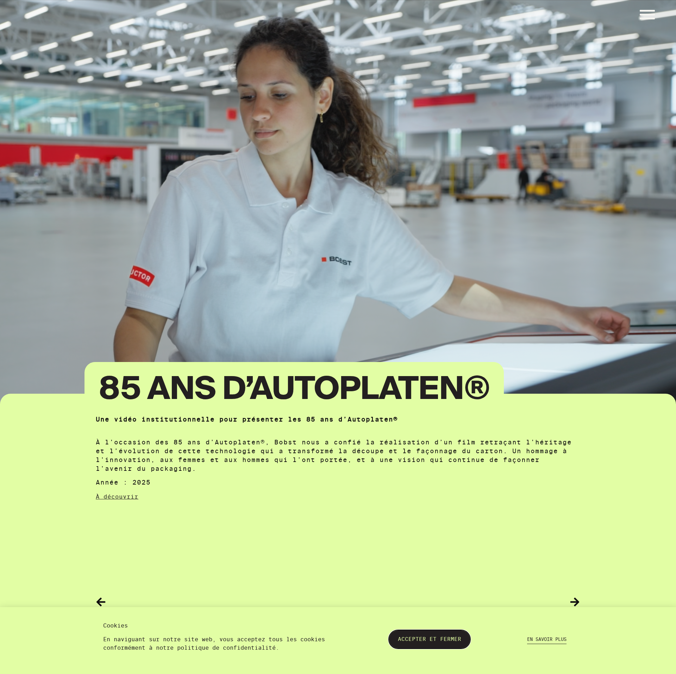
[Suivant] (459, 602)
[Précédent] (217, 602)
